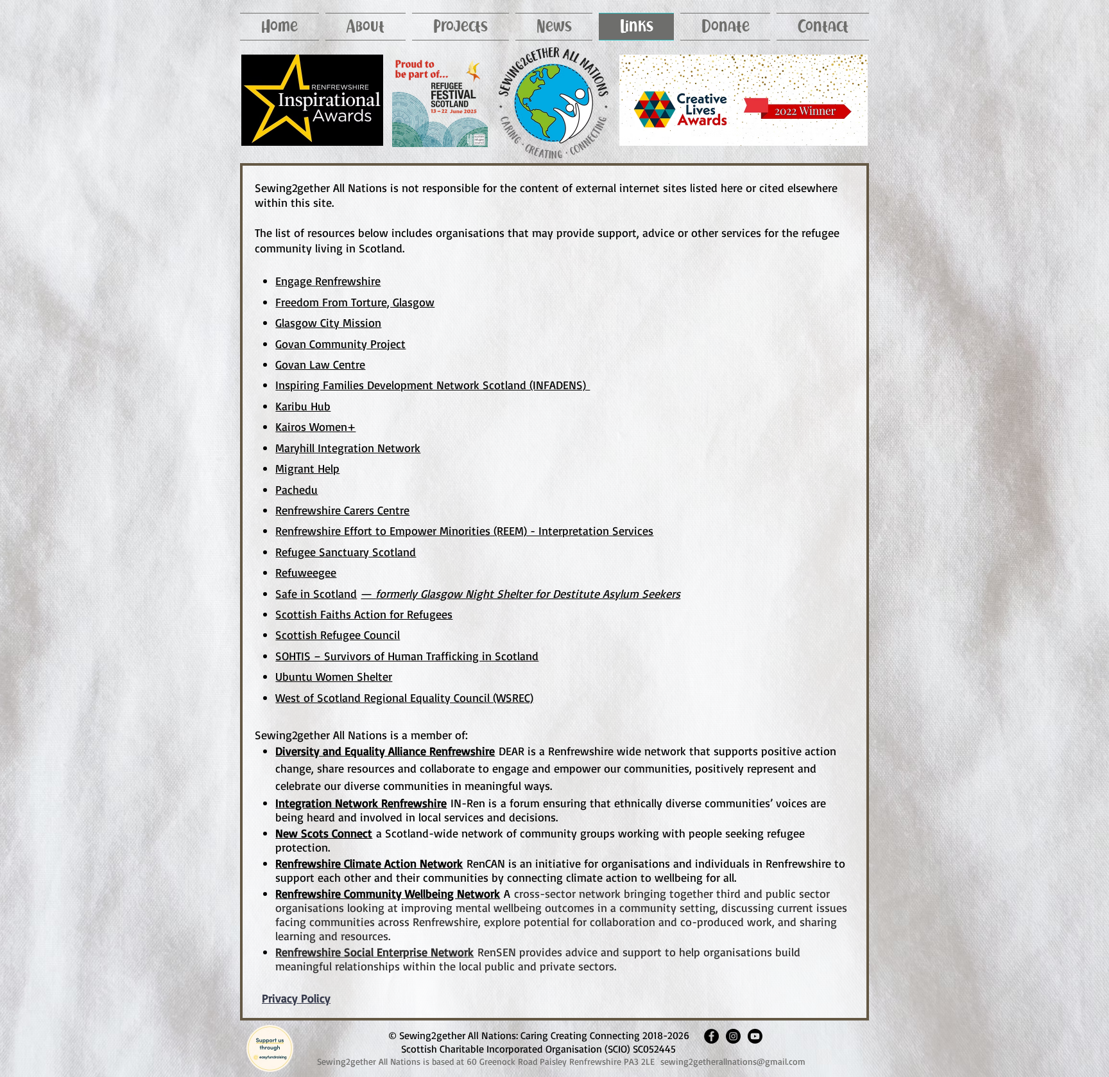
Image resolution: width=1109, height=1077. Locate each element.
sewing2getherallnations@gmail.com (732, 1061)
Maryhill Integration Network (347, 448)
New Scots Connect (323, 833)
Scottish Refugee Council (337, 634)
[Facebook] (711, 1036)
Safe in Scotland (316, 593)
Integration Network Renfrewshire (361, 803)
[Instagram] (733, 1036)
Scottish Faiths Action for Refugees (363, 614)
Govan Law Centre (320, 364)
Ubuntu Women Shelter (333, 676)
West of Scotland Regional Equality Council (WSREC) (404, 697)
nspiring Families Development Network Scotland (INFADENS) (434, 385)
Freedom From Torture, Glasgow (354, 302)
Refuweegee (305, 572)
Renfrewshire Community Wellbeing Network (387, 893)
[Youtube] (755, 1036)
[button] (365, 26)
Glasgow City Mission (328, 322)
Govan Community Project (340, 344)
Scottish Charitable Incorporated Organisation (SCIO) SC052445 (538, 1048)
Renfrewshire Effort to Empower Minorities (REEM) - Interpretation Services (464, 530)
